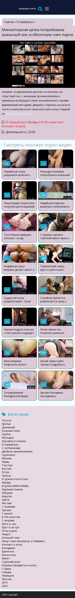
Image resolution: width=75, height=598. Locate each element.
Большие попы (11, 430)
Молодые (8, 437)
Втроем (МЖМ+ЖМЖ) (15, 486)
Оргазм (6, 510)
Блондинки (8, 548)
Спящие (6, 572)
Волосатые (9, 555)
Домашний (8, 427)
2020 (5, 586)
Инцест (6, 534)
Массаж (7, 579)
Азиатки (7, 496)
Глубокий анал (11, 562)
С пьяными (8, 506)
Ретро (5, 472)
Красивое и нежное (14, 441)
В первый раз (15, 122)
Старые (6, 568)
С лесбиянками (11, 448)
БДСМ (5, 499)
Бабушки (7, 493)
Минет (6, 558)
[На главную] (27, 9)
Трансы (6, 475)
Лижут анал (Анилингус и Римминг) (23, 541)
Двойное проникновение (17, 451)
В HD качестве (51, 122)
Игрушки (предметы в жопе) (19, 565)
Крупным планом (12, 489)
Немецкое (8, 575)
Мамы (5, 461)
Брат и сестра (10, 527)
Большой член (11, 537)
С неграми (8, 520)
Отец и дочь (9, 530)
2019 (5, 582)
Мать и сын (9, 524)
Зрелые (6, 424)
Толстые (7, 465)
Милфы (33, 122)
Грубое (6, 434)
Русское (7, 420)
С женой (7, 513)
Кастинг (7, 468)
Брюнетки (8, 551)
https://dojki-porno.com (19, 113)
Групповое (8, 455)
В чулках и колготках (15, 479)
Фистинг (7, 503)
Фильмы (7, 458)
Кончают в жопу (13, 126)
